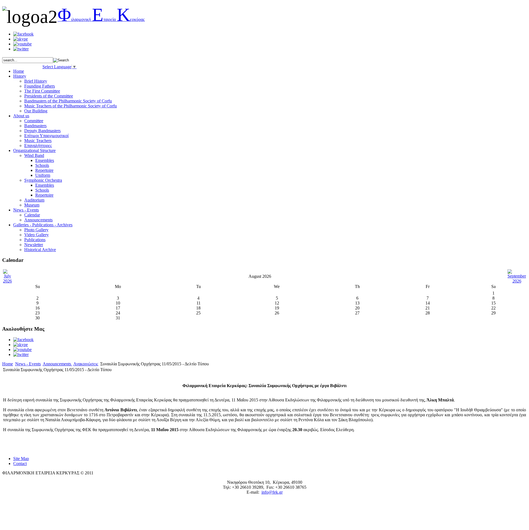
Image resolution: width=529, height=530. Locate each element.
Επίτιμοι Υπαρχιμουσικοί (46, 135)
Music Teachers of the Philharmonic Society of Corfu (70, 106)
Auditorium (34, 200)
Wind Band (34, 155)
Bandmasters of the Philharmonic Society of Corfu (68, 101)
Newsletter (33, 244)
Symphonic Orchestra (43, 180)
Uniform (42, 175)
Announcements (38, 220)
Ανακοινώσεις (85, 364)
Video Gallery (36, 234)
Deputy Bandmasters (42, 130)
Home (7, 364)
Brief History (35, 81)
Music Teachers (38, 140)
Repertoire (44, 170)
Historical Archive (40, 249)
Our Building (35, 110)
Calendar (32, 215)
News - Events (28, 364)
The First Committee (42, 91)
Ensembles (44, 160)
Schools (42, 165)
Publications (34, 239)
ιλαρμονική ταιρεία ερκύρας (101, 19)
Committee (33, 120)
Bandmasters (35, 125)
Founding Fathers (39, 86)
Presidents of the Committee (48, 96)
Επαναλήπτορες (38, 145)
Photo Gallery (36, 229)
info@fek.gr (272, 492)
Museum (31, 205)
